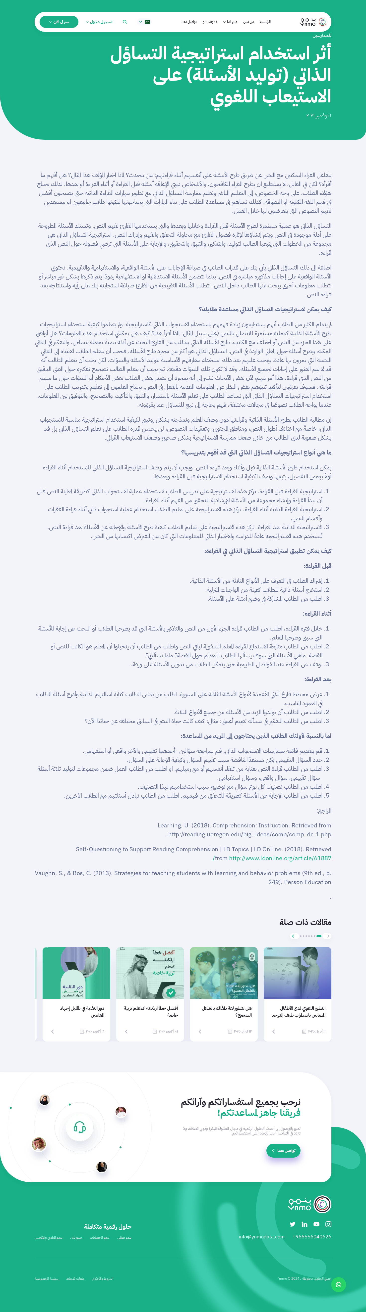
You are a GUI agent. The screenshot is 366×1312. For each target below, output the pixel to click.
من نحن (248, 22)
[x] (293, 1224)
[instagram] (328, 1224)
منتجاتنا (232, 22)
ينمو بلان (76, 1237)
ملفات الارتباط (75, 1278)
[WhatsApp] (338, 1284)
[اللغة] (144, 21)
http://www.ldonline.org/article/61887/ (272, 858)
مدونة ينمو (210, 22)
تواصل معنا (189, 22)
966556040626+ (312, 1236)
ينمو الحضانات (99, 1237)
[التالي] (294, 936)
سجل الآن (61, 22)
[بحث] (124, 21)
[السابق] (326, 936)
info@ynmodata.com (262, 1236)
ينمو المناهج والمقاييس (48, 1237)
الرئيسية (265, 22)
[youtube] (316, 1224)
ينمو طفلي (124, 1237)
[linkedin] (304, 1224)
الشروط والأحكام (102, 1278)
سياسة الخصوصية (46, 1278)
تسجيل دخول (101, 22)
